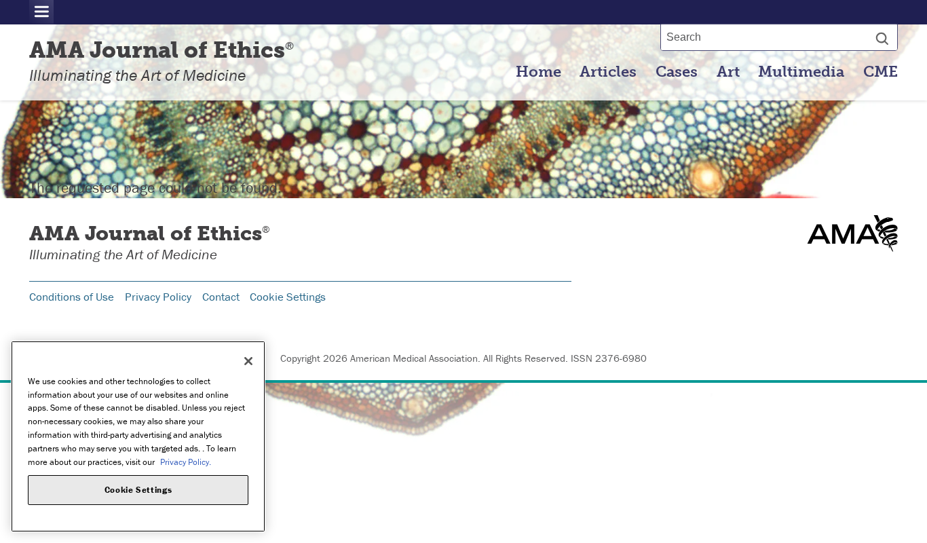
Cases (677, 72)
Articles (608, 72)
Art (728, 72)
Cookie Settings (288, 296)
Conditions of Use (71, 296)
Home (538, 72)
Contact (221, 296)
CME (880, 72)
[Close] (248, 361)
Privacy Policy (158, 296)
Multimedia (801, 72)
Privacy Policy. (185, 461)
